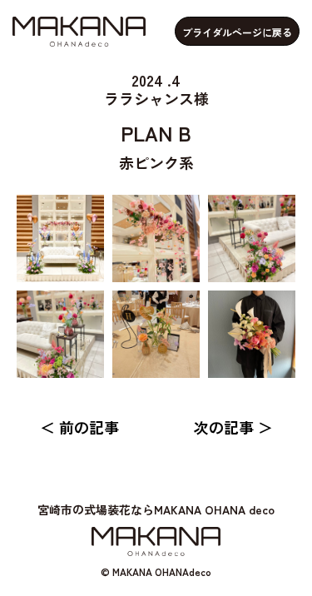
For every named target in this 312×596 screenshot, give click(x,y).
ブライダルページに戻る (237, 32)
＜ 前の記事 (79, 427)
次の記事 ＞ (233, 427)
